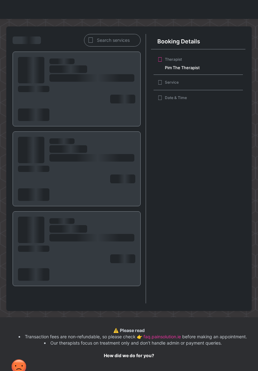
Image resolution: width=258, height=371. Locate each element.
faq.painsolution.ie (162, 336)
